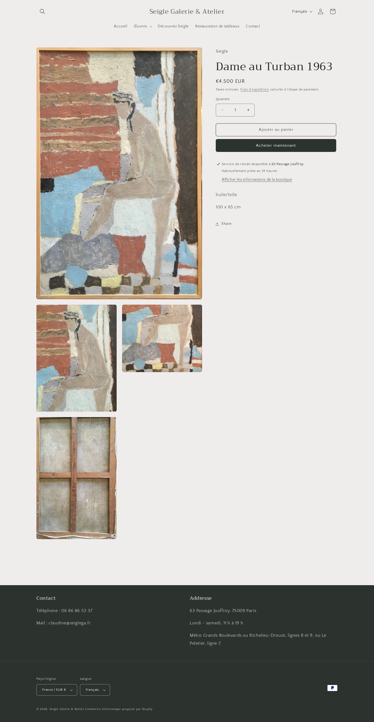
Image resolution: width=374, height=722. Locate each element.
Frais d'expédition (254, 89)
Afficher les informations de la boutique (257, 179)
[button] (42, 11)
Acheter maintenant (276, 145)
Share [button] (226, 224)
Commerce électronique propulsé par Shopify (119, 709)
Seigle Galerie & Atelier (67, 709)
